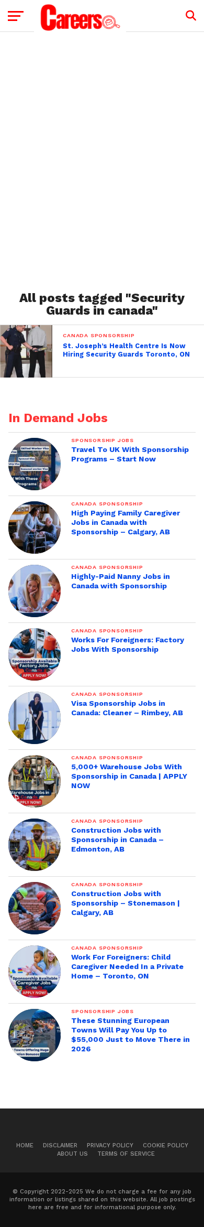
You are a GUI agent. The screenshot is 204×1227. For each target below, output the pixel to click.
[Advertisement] (102, 158)
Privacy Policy (110, 1145)
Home (24, 1145)
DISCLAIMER (60, 1145)
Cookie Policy (165, 1145)
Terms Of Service (126, 1153)
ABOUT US (72, 1153)
